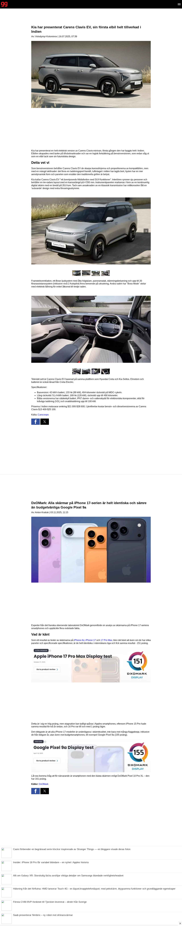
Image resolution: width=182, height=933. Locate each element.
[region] (91, 19)
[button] (146, 231)
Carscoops (43, 414)
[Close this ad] (180, 923)
